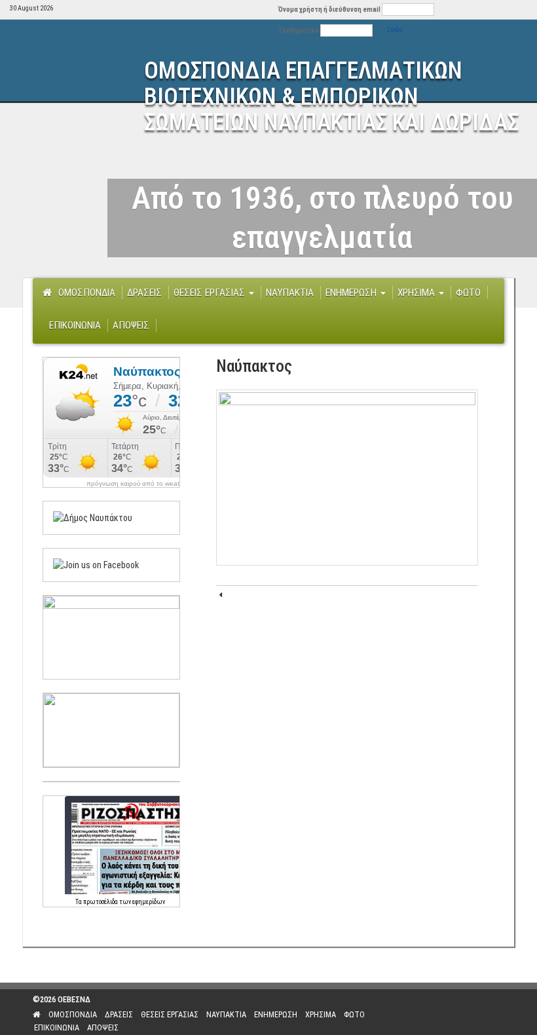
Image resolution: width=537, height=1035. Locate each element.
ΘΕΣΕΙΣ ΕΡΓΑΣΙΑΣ (211, 293)
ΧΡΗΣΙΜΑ (417, 293)
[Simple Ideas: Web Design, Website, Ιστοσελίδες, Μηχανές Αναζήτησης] (453, 1012)
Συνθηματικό (298, 30)
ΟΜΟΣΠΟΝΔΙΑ (86, 293)
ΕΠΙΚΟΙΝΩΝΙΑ (75, 325)
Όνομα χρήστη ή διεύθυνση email (329, 9)
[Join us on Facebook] (96, 564)
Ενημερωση (352, 293)
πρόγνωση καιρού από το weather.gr (141, 484)
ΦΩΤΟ (468, 293)
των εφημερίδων (141, 901)
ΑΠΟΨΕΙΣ (131, 325)
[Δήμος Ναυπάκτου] (92, 517)
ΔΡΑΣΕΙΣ (144, 293)
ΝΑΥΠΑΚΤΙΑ (290, 293)
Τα (79, 901)
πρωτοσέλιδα (100, 901)
